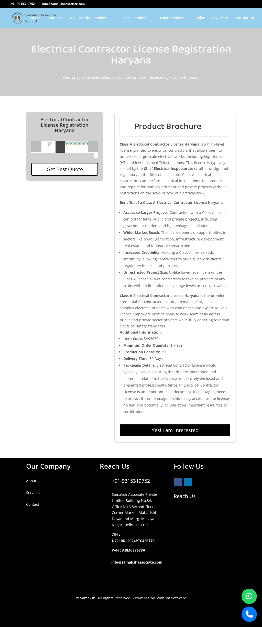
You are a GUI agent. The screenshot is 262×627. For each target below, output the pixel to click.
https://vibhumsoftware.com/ (51, 516)
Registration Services (88, 18)
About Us (55, 18)
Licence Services (132, 18)
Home (35, 18)
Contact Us (244, 18)
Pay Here (220, 18)
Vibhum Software (171, 598)
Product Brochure (167, 126)
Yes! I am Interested (175, 430)
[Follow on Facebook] (178, 482)
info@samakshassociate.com (136, 562)
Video (200, 18)
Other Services (171, 18)
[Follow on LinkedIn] (188, 482)
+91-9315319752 (131, 480)
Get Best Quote (65, 169)
